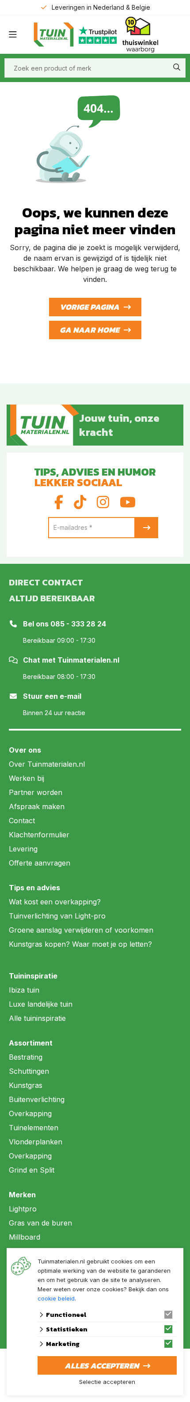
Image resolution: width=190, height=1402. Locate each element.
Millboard (24, 1237)
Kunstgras (25, 1085)
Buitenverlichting (37, 1099)
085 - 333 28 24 (78, 623)
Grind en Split (31, 1170)
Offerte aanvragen (39, 862)
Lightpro (23, 1208)
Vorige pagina (89, 307)
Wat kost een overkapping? (55, 901)
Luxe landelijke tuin (40, 1004)
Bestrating (25, 1057)
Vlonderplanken (35, 1141)
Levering (23, 848)
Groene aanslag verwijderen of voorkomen (81, 930)
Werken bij (26, 778)
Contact (22, 820)
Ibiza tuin (24, 990)
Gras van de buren (40, 1222)
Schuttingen (29, 1071)
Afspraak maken (37, 806)
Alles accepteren (102, 1366)
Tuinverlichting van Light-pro (57, 915)
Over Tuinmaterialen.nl (47, 764)
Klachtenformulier (39, 834)
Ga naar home (89, 330)
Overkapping (30, 1113)
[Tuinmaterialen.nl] (44, 425)
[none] (177, 67)
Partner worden (35, 792)
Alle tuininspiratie (37, 1018)
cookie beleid (56, 1298)
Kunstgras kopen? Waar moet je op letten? (80, 944)
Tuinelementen (33, 1127)
